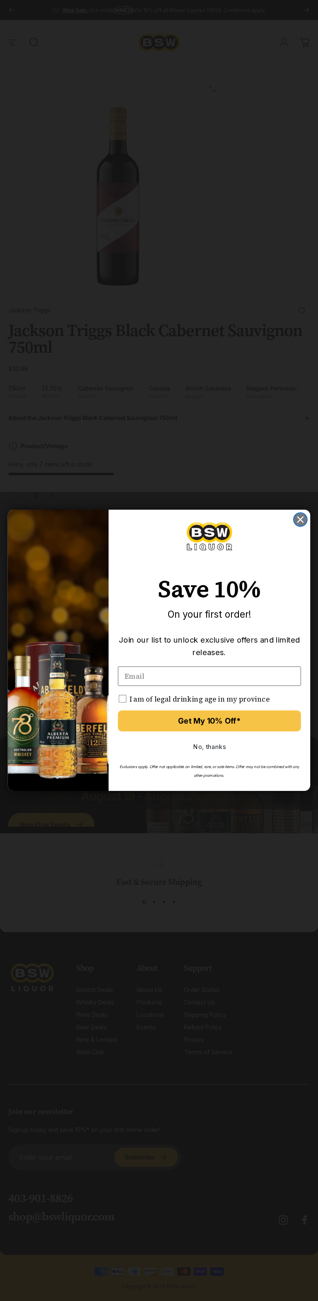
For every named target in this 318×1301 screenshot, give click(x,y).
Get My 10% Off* (209, 721)
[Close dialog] (300, 520)
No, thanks (209, 747)
